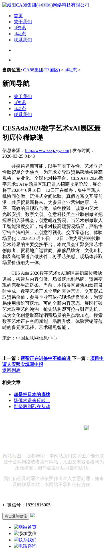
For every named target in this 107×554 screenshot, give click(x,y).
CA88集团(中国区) (41, 69)
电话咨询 (27, 546)
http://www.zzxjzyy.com (47, 150)
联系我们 (23, 39)
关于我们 (23, 21)
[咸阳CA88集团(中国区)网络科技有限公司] (45, 5)
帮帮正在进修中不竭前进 (46, 358)
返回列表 (11, 370)
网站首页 (27, 527)
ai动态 (20, 33)
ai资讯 (20, 27)
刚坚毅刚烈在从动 (32, 406)
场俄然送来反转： (32, 400)
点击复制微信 (16, 516)
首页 (18, 15)
